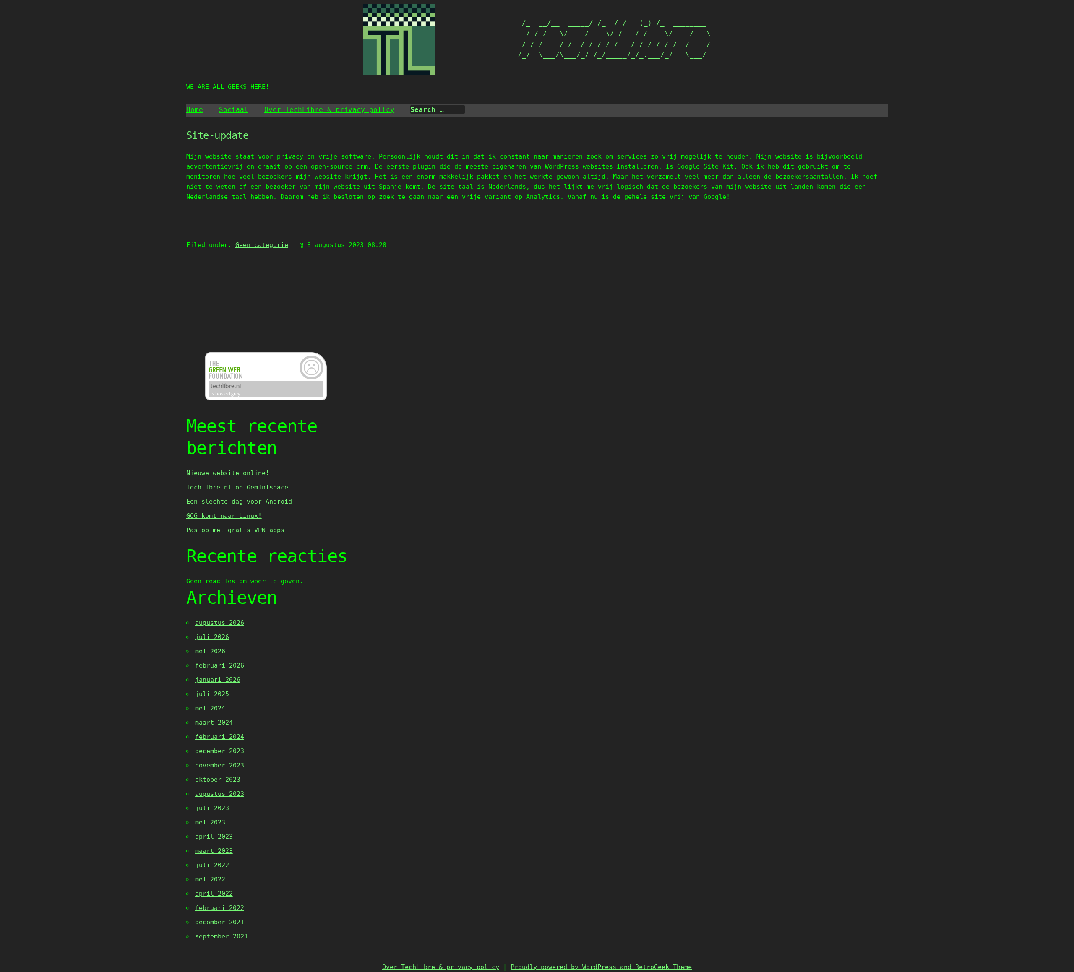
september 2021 (221, 936)
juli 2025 (212, 694)
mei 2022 (210, 879)
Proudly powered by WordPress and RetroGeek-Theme (601, 967)
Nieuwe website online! (227, 473)
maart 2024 (214, 722)
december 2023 (219, 751)
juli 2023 (212, 808)
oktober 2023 (217, 779)
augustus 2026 (219, 622)
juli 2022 (212, 865)
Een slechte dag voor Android (239, 501)
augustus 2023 (219, 794)
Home (194, 110)
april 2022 (214, 893)
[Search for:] (437, 109)
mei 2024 (210, 708)
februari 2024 (219, 737)
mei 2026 (210, 651)
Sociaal (233, 110)
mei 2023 (210, 822)
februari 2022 (219, 908)
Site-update (217, 135)
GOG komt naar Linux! (224, 516)
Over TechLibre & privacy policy (329, 110)
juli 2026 (212, 637)
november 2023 (219, 765)
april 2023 (214, 836)
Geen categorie (261, 245)
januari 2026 (217, 680)
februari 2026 (219, 665)
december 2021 (219, 922)
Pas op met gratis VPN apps (235, 530)
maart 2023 (214, 851)
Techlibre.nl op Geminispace (237, 487)
